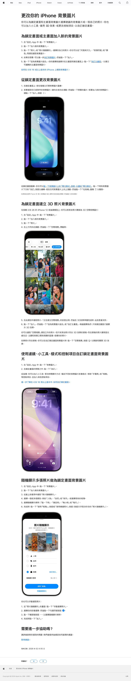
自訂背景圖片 (50, 57)
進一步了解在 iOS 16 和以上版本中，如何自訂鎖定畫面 (45, 382)
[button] (120, 3)
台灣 (127, 676)
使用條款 (46, 676)
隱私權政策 (38, 676)
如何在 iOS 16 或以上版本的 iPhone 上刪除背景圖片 (44, 70)
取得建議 (25, 640)
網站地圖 (63, 676)
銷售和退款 (55, 676)
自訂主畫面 (96, 61)
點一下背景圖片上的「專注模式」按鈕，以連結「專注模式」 (67, 186)
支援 (10, 668)
